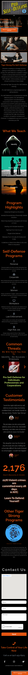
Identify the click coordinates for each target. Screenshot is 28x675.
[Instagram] (14, 662)
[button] (14, 15)
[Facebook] (5, 662)
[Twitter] (23, 662)
